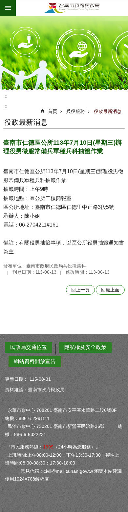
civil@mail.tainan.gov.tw (68, 471)
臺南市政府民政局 (72, 8)
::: (5, 96)
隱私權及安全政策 (85, 347)
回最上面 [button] (110, 289)
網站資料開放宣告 (35, 361)
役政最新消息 (107, 111)
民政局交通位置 (28, 347)
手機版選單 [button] (8, 8)
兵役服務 (75, 111)
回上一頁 (80, 289)
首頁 (52, 111)
